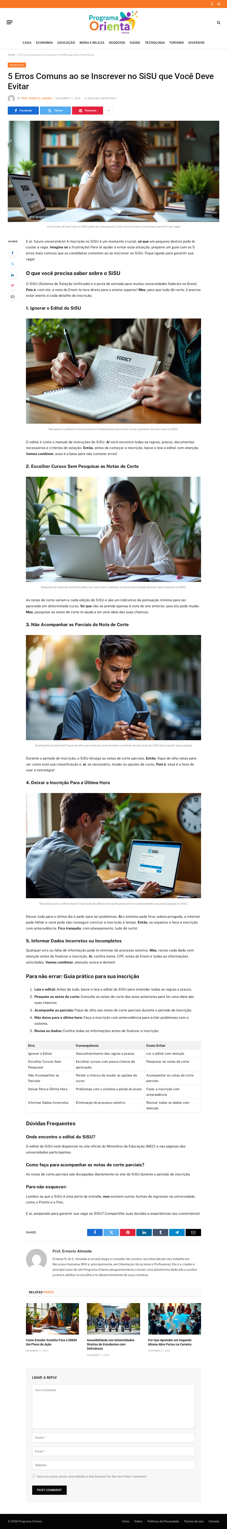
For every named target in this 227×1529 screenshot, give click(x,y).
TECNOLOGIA (155, 42)
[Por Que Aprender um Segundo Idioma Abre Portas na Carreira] (174, 1319)
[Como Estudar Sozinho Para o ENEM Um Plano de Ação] (52, 1319)
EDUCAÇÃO (66, 42)
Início (125, 1521)
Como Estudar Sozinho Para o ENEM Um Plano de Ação (51, 1342)
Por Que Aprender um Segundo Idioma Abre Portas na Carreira (170, 1342)
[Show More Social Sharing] (108, 111)
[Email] (12, 296)
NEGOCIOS (117, 42)
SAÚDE (135, 42)
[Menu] (9, 22)
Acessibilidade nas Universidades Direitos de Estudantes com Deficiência (110, 1344)
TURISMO (176, 42)
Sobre (138, 1521)
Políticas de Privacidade (163, 1521)
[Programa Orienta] (113, 22)
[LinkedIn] (12, 275)
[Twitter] (12, 264)
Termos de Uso (194, 1521)
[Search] (218, 4)
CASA (27, 42)
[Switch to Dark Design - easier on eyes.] (212, 4)
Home (11, 54)
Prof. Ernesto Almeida (36, 98)
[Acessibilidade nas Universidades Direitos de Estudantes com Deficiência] (113, 1319)
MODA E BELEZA (92, 42)
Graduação (17, 65)
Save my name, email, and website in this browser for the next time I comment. (92, 1476)
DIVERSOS (196, 42)
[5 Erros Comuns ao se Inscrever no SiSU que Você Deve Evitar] (113, 171)
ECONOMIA (44, 42)
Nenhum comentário (102, 98)
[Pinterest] (12, 285)
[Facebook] (12, 253)
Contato (214, 1521)
